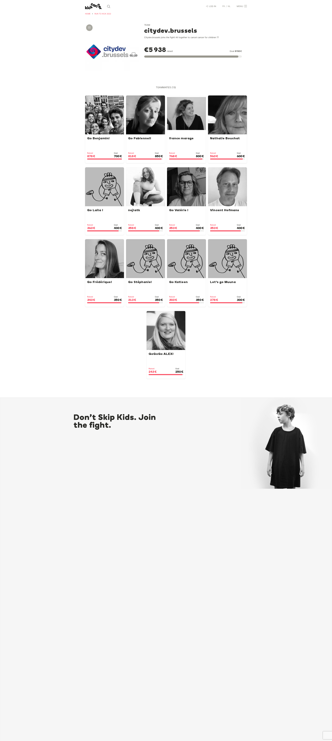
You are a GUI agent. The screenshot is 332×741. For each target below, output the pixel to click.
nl (229, 6)
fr (223, 6)
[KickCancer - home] (93, 6)
